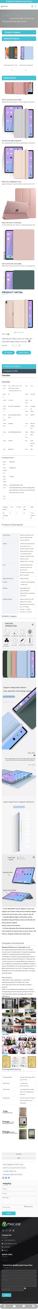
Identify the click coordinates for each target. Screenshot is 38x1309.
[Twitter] (3, 1178)
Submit (9, 1213)
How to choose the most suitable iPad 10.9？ (12, 95)
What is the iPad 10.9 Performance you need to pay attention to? (12, 218)
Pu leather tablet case (9, 1171)
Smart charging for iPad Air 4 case (13, 1164)
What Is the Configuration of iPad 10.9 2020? (12, 177)
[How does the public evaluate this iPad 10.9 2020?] (19, 134)
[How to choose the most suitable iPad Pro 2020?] (19, 257)
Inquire (9, 353)
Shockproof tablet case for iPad (12, 1174)
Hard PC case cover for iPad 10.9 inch (14, 1168)
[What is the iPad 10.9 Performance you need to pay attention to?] (19, 216)
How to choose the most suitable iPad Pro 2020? (12, 259)
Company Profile (10, 371)
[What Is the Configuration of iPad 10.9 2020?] (19, 175)
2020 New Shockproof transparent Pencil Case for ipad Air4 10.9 (26, 65)
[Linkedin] (6, 1178)
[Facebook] (9, 1178)
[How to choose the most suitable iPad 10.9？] (19, 93)
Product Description (12, 366)
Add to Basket (23, 353)
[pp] (11, 1224)
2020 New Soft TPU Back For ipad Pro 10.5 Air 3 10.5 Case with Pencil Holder (11, 65)
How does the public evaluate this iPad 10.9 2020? (12, 136)
